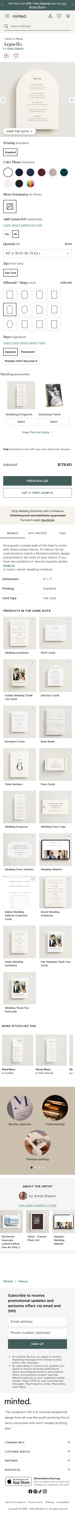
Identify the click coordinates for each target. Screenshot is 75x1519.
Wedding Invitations (17, 652)
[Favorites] (59, 16)
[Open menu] (7, 16)
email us (9, 565)
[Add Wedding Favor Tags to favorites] (68, 794)
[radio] (10, 152)
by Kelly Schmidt (44, 1072)
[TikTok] (40, 1491)
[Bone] (53, 172)
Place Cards (48, 784)
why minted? (37, 533)
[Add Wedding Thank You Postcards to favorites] (32, 975)
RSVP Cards (48, 652)
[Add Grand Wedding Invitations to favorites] (68, 879)
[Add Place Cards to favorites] (68, 751)
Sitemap (49, 1502)
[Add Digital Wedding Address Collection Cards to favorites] (32, 879)
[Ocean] (30, 172)
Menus (23, 1281)
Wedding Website (51, 869)
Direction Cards (50, 695)
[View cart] (68, 16)
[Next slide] (72, 100)
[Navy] (19, 172)
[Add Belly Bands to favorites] (68, 708)
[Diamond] (8, 172)
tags (62, 533)
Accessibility (63, 1502)
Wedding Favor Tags (53, 826)
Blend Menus (8, 1069)
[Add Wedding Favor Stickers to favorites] (32, 836)
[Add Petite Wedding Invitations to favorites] (32, 928)
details (12, 533)
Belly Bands (48, 741)
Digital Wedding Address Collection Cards (16, 915)
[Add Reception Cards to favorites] (32, 708)
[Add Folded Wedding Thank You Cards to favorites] (32, 662)
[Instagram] (44, 1491)
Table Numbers (14, 784)
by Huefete (7, 1072)
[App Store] (18, 1481)
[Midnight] (19, 183)
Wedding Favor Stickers (19, 869)
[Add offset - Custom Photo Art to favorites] (45, 1213)
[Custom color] (30, 183)
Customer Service (17, 1451)
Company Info (14, 1442)
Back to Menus (14, 38)
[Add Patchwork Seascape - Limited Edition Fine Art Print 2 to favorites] (19, 1213)
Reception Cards (15, 741)
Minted (8, 1281)
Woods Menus (43, 1069)
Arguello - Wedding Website (60, 1240)
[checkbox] (21, 422)
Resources (12, 1469)
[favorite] (16, 55)
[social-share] (6, 55)
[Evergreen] (64, 172)
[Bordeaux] (41, 172)
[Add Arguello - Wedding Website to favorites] (71, 1213)
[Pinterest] (35, 1491)
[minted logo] (20, 16)
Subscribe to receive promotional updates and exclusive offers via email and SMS (34, 1303)
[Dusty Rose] (8, 183)
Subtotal (10, 465)
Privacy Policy (35, 1502)
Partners (11, 1460)
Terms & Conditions (16, 1502)
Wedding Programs (16, 826)
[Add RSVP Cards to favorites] (68, 620)
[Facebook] (30, 1491)
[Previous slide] (3, 100)
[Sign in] (50, 16)
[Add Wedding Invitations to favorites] (32, 620)
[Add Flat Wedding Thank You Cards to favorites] (68, 928)
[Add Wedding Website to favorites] (68, 836)
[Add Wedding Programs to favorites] (32, 794)
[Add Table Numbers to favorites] (32, 751)
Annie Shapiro (15, 48)
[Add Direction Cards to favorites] (68, 662)
